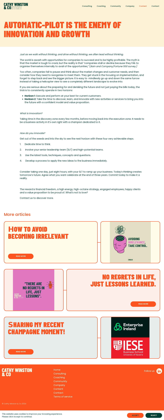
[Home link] (16, 6)
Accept (135, 415)
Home (57, 369)
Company (130, 6)
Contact (155, 6)
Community (115, 6)
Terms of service (63, 397)
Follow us (149, 371)
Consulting (87, 6)
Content (143, 6)
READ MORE (21, 256)
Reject (154, 415)
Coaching (101, 6)
